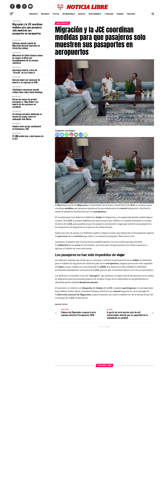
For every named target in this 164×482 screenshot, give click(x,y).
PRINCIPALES (33, 14)
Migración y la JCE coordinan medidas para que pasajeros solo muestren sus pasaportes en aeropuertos (27, 29)
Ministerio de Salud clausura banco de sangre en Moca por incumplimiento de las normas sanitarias (27, 59)
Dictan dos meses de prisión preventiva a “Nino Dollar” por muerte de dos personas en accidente (25, 103)
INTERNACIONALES (68, 14)
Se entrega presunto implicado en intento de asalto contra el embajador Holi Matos (27, 116)
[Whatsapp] (67, 135)
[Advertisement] (104, 345)
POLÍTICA (56, 14)
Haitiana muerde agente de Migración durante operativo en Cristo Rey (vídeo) (26, 45)
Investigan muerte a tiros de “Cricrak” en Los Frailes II (24, 71)
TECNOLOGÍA (109, 14)
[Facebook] (57, 135)
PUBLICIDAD (131, 14)
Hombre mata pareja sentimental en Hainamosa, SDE (26, 127)
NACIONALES (45, 14)
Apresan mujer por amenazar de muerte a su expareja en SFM (26, 81)
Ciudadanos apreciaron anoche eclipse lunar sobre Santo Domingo (27, 90)
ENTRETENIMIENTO (95, 14)
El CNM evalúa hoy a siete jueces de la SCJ (27, 137)
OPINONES (120, 14)
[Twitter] (62, 135)
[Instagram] (71, 135)
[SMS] (85, 135)
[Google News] (81, 135)
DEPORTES (81, 14)
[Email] (76, 135)
